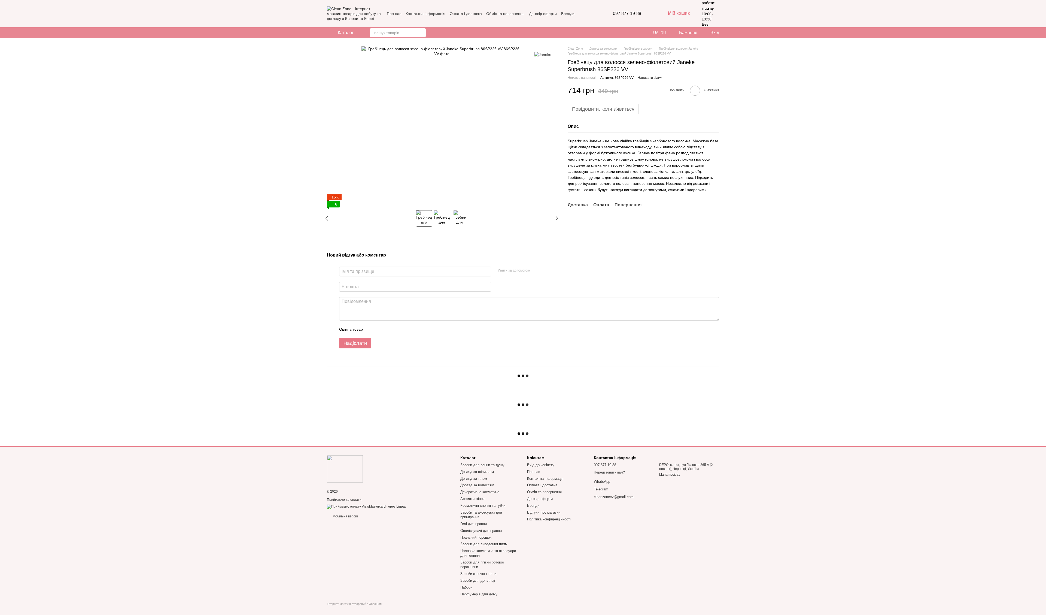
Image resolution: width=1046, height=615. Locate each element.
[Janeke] (543, 54)
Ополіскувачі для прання (481, 531)
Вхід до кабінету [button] (540, 465)
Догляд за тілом (473, 479)
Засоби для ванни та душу (482, 465)
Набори (466, 587)
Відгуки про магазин (543, 512)
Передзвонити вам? (609, 472)
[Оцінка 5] (406, 329)
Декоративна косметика (479, 492)
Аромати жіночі (472, 499)
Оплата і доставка (466, 13)
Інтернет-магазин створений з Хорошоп (354, 603)
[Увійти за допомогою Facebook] (536, 270)
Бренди (567, 13)
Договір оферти (543, 13)
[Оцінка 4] (398, 329)
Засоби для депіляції (477, 580)
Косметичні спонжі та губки (482, 506)
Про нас (394, 13)
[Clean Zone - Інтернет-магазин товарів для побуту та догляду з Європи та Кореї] (345, 469)
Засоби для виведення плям (483, 544)
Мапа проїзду (669, 475)
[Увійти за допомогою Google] (544, 270)
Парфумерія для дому (478, 594)
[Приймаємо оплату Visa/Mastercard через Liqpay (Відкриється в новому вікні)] (366, 506)
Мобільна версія (345, 516)
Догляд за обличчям (477, 472)
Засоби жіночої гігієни (478, 574)
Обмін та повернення (505, 13)
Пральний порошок (475, 537)
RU (663, 33)
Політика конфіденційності (549, 519)
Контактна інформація (425, 13)
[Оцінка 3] (389, 329)
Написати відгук (650, 78)
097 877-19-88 (627, 13)
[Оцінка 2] (380, 329)
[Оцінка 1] (371, 329)
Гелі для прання (473, 524)
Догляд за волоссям (477, 485)
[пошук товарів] (421, 32)
